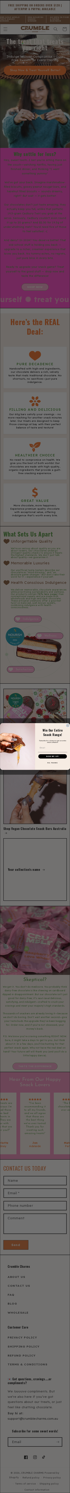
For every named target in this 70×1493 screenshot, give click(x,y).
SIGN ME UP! (52, 756)
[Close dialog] (67, 725)
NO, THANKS (52, 762)
